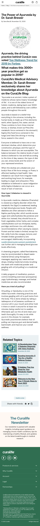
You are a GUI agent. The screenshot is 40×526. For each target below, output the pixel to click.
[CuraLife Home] (20, 2)
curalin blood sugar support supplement (18, 242)
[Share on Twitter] (29, 404)
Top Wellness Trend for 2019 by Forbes (19, 62)
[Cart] (37, 2)
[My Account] (33, 2)
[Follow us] (3, 458)
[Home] (20, 452)
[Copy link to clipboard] (32, 404)
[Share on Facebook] (26, 404)
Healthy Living (20, 398)
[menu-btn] (2, 2)
